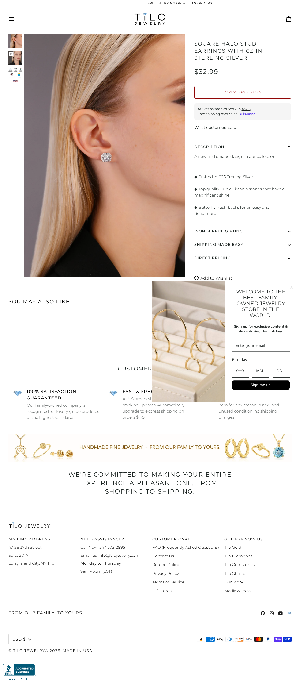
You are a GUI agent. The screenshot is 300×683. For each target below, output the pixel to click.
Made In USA (77, 650)
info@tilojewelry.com (119, 555)
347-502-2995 (112, 547)
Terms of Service (168, 581)
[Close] (291, 287)
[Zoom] (32, 268)
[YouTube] (280, 613)
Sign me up (261, 384)
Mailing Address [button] (29, 539)
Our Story (233, 581)
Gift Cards (162, 590)
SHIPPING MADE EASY (219, 244)
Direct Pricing (212, 257)
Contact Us (163, 555)
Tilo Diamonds (238, 555)
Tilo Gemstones (239, 564)
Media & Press (237, 590)
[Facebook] (263, 613)
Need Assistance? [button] (102, 539)
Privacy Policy (165, 573)
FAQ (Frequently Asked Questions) (185, 547)
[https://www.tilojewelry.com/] (289, 613)
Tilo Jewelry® (31, 650)
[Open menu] (15, 19)
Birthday (239, 360)
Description (209, 146)
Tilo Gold (232, 547)
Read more (205, 213)
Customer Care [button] (171, 539)
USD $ (19, 639)
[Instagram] (272, 613)
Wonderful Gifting (218, 231)
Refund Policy (165, 564)
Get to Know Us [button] (243, 539)
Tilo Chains (234, 573)
